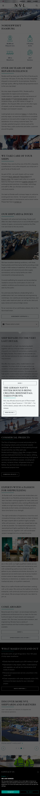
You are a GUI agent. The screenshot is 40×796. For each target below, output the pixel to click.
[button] (4, 776)
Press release (9, 412)
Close (20, 383)
